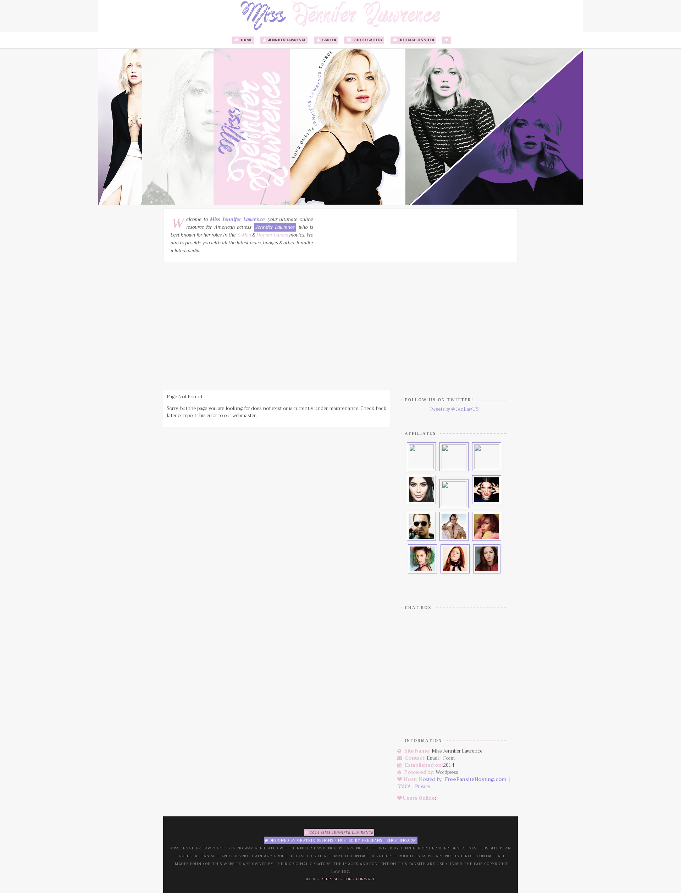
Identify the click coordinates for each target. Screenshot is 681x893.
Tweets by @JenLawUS (454, 409)
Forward (366, 879)
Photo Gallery (367, 40)
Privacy (422, 786)
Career (328, 40)
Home (246, 40)
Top (347, 879)
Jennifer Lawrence (286, 40)
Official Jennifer (416, 40)
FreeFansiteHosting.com (475, 779)
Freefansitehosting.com (389, 840)
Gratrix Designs (315, 840)
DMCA (404, 786)
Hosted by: (432, 779)
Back (311, 879)
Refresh (330, 879)
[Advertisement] (340, 326)
